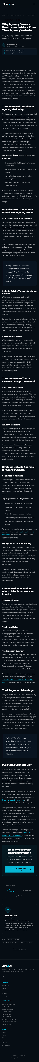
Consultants (5, 1006)
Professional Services (9, 1022)
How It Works (6, 986)
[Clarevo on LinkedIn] (3, 976)
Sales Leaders (6, 1016)
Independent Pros (7, 1024)
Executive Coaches (8, 1009)
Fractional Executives (8, 1004)
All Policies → (6, 1045)
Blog (3, 15)
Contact (4, 993)
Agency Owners (7, 1011)
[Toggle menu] (34, 4)
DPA (3, 1037)
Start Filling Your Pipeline (19, 869)
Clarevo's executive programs (13, 800)
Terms (4, 1035)
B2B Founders (6, 1014)
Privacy (4, 1032)
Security (4, 996)
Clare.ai (8, 4)
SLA (3, 1040)
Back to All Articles (19, 949)
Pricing (4, 988)
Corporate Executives (9, 1019)
